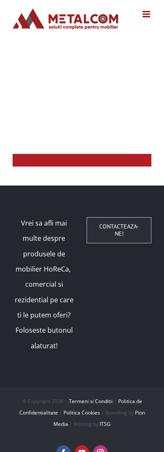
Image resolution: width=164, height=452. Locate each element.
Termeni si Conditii (91, 401)
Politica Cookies (81, 412)
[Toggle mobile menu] (147, 14)
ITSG (105, 424)
